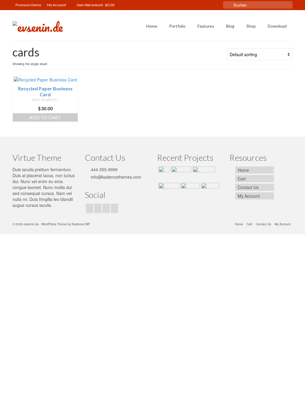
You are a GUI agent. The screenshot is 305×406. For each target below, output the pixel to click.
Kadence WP (81, 224)
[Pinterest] (106, 208)
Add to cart (45, 117)
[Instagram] (98, 208)
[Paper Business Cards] (163, 173)
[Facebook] (89, 208)
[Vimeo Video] (203, 173)
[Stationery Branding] (209, 190)
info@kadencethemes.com (115, 177)
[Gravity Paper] (189, 190)
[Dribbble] (114, 208)
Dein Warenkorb (95, 5)
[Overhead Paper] (168, 190)
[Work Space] (180, 173)
